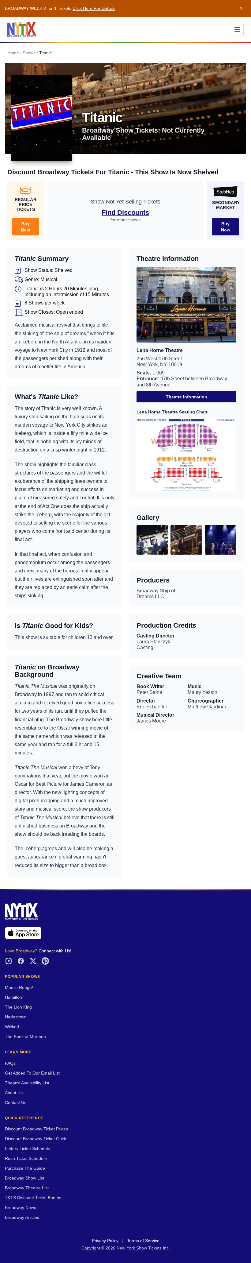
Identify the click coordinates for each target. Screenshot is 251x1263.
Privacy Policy (105, 1240)
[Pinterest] (45, 961)
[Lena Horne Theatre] (186, 305)
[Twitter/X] (33, 961)
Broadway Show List (24, 1178)
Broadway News (20, 1207)
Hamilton (13, 997)
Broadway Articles (22, 1217)
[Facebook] (20, 961)
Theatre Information (186, 396)
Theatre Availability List (27, 1083)
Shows (29, 53)
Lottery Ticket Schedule (27, 1148)
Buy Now (25, 226)
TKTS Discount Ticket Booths (33, 1197)
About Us (14, 1093)
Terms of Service (143, 1240)
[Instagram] (8, 961)
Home (13, 53)
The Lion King (18, 1007)
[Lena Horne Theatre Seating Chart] (186, 454)
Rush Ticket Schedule (26, 1158)
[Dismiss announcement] (241, 9)
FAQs (10, 1063)
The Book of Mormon (25, 1036)
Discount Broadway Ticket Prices (36, 1129)
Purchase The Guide (25, 1168)
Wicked (12, 1027)
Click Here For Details (94, 8)
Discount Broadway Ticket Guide (36, 1139)
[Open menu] (237, 29)
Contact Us (15, 1102)
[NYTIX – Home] (21, 29)
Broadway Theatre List (27, 1188)
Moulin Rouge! (19, 987)
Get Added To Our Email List (32, 1073)
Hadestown (16, 1017)
